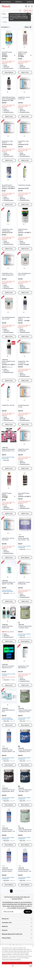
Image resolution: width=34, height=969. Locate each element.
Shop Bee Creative (8, 457)
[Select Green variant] (19, 706)
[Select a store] (26, 6)
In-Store (5, 22)
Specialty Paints (6, 17)
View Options (9, 72)
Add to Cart (25, 72)
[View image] (23, 224)
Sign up (28, 911)
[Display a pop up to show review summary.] (15, 56)
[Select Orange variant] (19, 622)
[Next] (25, 891)
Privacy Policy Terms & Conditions (11, 959)
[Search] (20, 10)
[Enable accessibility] (30, 965)
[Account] (29, 6)
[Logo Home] (6, 6)
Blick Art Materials (24, 547)
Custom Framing (5, 1)
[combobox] (10, 11)
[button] (17, 966)
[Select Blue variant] (19, 746)
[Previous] (8, 891)
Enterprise (30, 1)
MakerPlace (18, 1)
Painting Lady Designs (7, 591)
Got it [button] (17, 963)
